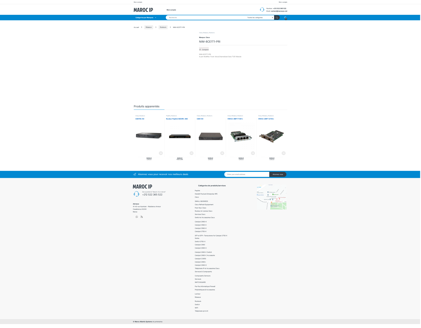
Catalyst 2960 (200, 245)
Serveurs (198, 279)
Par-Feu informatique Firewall (205, 286)
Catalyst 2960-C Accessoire (205, 255)
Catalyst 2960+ (200, 262)
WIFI (196, 308)
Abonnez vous (278, 174)
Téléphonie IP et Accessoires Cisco (207, 268)
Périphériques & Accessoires (205, 290)
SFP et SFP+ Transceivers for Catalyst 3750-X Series (211, 237)
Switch (197, 304)
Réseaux (149, 27)
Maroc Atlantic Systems (143, 322)
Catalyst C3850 (200, 259)
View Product (160, 153)
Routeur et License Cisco (203, 211)
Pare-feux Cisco (200, 208)
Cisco (200, 32)
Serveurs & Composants (203, 271)
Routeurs (163, 27)
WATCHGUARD (200, 282)
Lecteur (197, 294)
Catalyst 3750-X (200, 231)
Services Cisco (200, 214)
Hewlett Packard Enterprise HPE (206, 194)
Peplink (168, 116)
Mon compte (138, 2)
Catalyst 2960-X (201, 222)
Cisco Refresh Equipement (204, 204)
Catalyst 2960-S (201, 265)
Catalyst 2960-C (201, 248)
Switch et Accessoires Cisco (205, 217)
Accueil (136, 27)
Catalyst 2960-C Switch (203, 252)
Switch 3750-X (200, 241)
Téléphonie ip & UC (201, 311)
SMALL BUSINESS (201, 201)
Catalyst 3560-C (201, 225)
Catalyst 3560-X (201, 228)
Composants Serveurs (202, 276)
